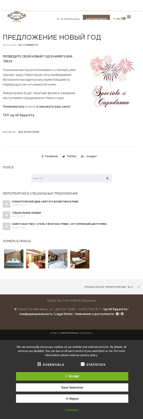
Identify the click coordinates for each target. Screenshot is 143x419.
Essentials (53, 364)
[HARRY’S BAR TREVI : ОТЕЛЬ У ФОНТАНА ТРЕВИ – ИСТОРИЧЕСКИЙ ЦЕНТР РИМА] (6, 226)
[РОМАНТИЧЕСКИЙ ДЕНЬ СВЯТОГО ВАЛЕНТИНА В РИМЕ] (6, 204)
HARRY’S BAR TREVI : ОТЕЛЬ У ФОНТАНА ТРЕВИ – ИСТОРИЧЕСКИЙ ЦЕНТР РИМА (59, 224)
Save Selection (72, 387)
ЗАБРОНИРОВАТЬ (96, 19)
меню (31, 106)
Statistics (96, 364)
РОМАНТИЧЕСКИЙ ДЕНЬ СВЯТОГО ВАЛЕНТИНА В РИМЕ (45, 201)
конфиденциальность (36, 314)
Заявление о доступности (94, 314)
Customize (71, 410)
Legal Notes (64, 314)
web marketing (69, 333)
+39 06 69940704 (69, 19)
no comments (28, 45)
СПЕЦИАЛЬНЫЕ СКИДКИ (26, 212)
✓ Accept (72, 376)
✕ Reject (72, 398)
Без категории (29, 132)
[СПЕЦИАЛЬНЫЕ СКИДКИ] (6, 215)
